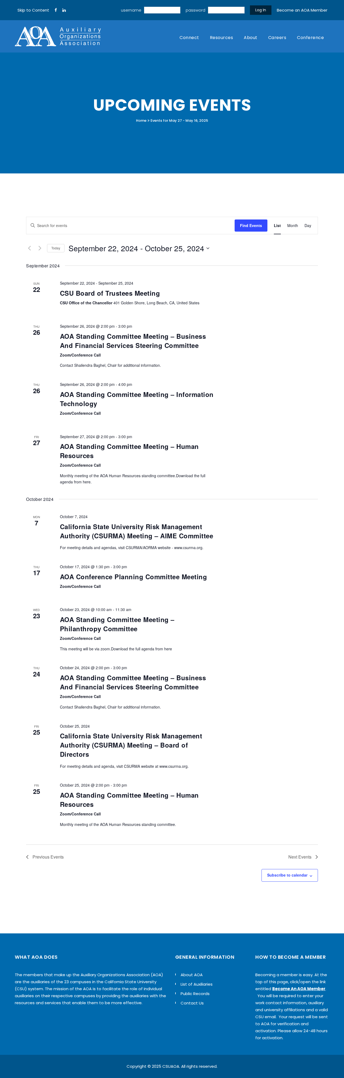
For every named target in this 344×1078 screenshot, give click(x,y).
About (250, 37)
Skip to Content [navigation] (33, 10)
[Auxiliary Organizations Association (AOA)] (58, 36)
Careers (277, 37)
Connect (189, 37)
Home (141, 120)
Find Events (251, 225)
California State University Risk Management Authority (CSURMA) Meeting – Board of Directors (131, 745)
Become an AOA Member (302, 10)
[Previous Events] (29, 248)
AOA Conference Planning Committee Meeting (133, 576)
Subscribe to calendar (287, 875)
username (131, 10)
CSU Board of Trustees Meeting (110, 293)
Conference (310, 37)
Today (55, 248)
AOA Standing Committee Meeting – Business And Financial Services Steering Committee (133, 341)
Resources (221, 37)
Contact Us (192, 1003)
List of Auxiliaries (197, 984)
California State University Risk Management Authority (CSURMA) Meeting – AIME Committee (136, 531)
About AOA (192, 975)
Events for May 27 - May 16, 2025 (179, 120)
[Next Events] (40, 248)
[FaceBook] (56, 10)
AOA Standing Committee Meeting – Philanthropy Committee (117, 624)
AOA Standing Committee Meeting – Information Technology (137, 399)
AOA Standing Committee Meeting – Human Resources (129, 451)
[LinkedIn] (64, 10)
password (195, 10)
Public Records (195, 993)
